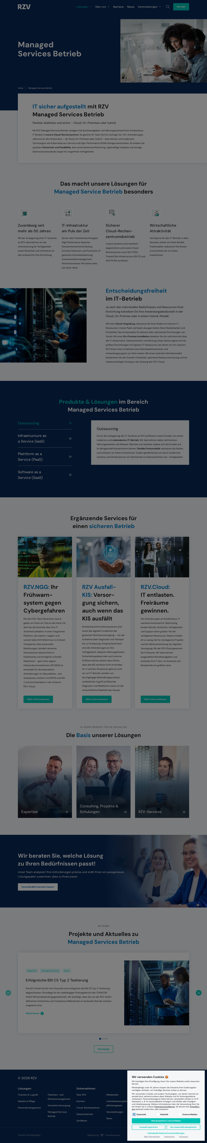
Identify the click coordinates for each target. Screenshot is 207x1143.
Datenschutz (169, 1137)
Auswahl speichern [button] (149, 1127)
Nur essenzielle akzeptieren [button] (183, 1127)
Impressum (183, 1137)
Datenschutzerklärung (164, 1106)
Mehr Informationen (152, 1137)
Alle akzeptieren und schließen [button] (166, 1120)
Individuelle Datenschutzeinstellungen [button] (166, 1133)
